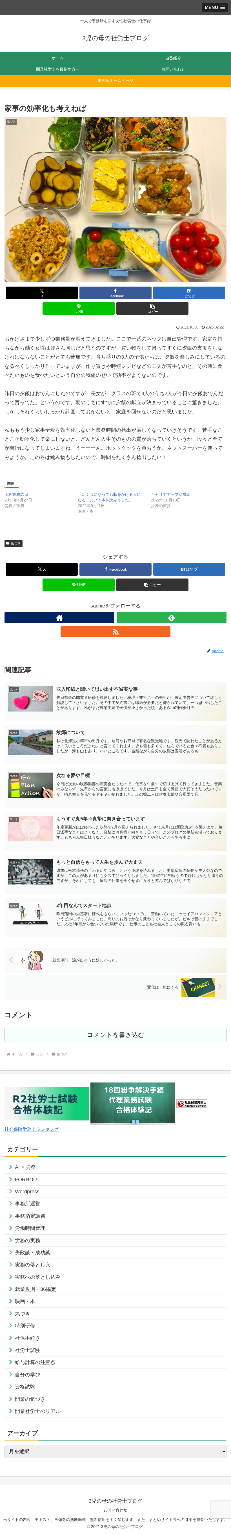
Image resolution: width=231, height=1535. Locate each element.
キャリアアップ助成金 (170, 494)
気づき (16, 543)
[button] (152, 308)
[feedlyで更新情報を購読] (171, 617)
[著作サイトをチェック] (59, 617)
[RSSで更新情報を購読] (115, 631)
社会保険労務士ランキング (32, 1129)
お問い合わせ (115, 1509)
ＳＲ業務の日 (16, 494)
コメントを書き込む (116, 1034)
